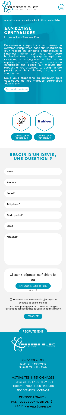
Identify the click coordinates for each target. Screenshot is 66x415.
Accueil (8, 20)
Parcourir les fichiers (33, 286)
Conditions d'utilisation (48, 309)
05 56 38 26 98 (33, 360)
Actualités (20, 377)
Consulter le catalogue (22, 136)
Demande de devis (16, 89)
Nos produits (23, 20)
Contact (43, 390)
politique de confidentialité (33, 303)
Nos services (26, 390)
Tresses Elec (22, 381)
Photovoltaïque (22, 386)
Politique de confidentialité (19, 309)
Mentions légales (31, 397)
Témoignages (44, 377)
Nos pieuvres (42, 381)
